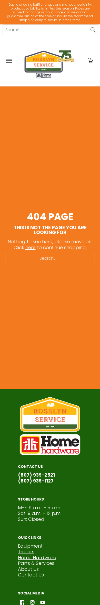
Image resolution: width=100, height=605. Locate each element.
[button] (90, 60)
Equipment (30, 546)
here (30, 247)
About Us (28, 569)
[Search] (93, 30)
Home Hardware (37, 557)
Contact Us (31, 575)
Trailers (26, 551)
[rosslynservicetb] (49, 61)
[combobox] (46, 30)
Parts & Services (36, 563)
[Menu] (8, 60)
